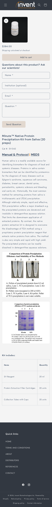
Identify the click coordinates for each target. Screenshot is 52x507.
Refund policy (16, 499)
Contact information (34, 503)
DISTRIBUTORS (12, 460)
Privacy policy (29, 499)
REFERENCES (12, 466)
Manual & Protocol (15, 155)
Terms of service (43, 499)
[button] (5, 5)
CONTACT (10, 473)
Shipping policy (19, 503)
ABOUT (9, 454)
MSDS (35, 155)
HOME (8, 441)
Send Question (13, 124)
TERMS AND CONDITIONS (18, 447)
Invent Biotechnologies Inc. (25, 495)
